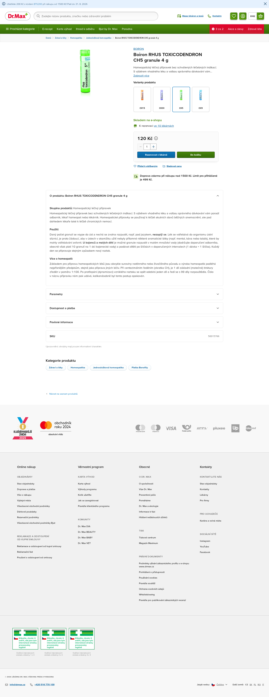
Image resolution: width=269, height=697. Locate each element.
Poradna (127, 29)
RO (259, 684)
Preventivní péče (147, 494)
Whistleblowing (147, 594)
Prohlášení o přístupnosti (152, 572)
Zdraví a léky (56, 367)
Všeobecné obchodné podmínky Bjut (36, 523)
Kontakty (204, 489)
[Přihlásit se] (242, 16)
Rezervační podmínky (28, 517)
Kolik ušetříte (84, 494)
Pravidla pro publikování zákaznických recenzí (162, 600)
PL (255, 684)
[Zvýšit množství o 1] (153, 147)
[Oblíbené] (233, 16)
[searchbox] (96, 16)
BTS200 (38, 4)
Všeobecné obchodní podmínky (33, 506)
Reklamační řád (25, 551)
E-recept (47, 29)
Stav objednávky (25, 483)
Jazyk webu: (203, 684)
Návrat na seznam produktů (63, 393)
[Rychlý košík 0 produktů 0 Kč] (260, 16)
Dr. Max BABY (85, 537)
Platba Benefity (140, 367)
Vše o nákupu (24, 494)
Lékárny (204, 494)
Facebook (205, 552)
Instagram (205, 541)
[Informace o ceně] (156, 138)
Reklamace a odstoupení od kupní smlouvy (39, 546)
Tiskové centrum (147, 537)
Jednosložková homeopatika (108, 367)
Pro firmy (204, 500)
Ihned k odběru (85, 29)
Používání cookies (148, 577)
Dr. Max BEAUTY (86, 532)
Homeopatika (78, 367)
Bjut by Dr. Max (108, 29)
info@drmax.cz (17, 684)
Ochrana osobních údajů (151, 589)
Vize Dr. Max (145, 489)
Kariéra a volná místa (210, 520)
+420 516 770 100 (44, 684)
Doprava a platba (26, 489)
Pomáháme (145, 500)
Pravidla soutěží (147, 583)
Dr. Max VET (84, 543)
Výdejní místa (24, 500)
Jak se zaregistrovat (88, 500)
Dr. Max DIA (84, 526)
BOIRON (138, 48)
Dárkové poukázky (26, 511)
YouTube (204, 546)
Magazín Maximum (148, 543)
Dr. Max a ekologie (148, 506)
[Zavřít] (265, 4)
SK (251, 684)
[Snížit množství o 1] (140, 147)
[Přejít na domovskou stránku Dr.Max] (18, 16)
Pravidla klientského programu (93, 506)
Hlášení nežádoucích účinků (153, 517)
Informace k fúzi (147, 511)
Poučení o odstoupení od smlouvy (34, 557)
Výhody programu (87, 489)
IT (263, 684)
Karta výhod (64, 29)
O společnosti (146, 483)
